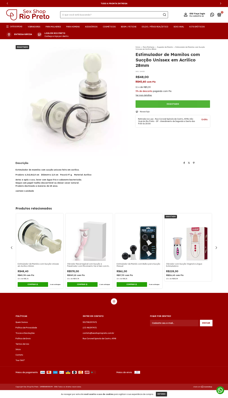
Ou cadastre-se (196, 16)
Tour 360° (20, 360)
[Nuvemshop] (202, 387)
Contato (19, 355)
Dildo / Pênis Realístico (155, 27)
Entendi (161, 394)
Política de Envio (23, 338)
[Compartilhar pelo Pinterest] (194, 162)
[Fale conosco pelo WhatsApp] (212, 15)
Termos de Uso (22, 344)
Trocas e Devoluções (25, 333)
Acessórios (91, 27)
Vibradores (34, 27)
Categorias (16, 26)
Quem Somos (22, 322)
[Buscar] (164, 15)
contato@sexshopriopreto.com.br (98, 333)
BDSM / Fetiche (128, 27)
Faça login (199, 13)
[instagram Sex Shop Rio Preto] (114, 301)
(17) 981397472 (90, 327)
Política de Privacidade (26, 327)
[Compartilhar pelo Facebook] (184, 162)
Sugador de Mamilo (165, 47)
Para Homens (73, 27)
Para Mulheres (53, 27)
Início (138, 47)
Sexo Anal (179, 27)
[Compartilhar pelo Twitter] (189, 162)
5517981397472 (90, 322)
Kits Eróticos (197, 27)
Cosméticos (109, 27)
